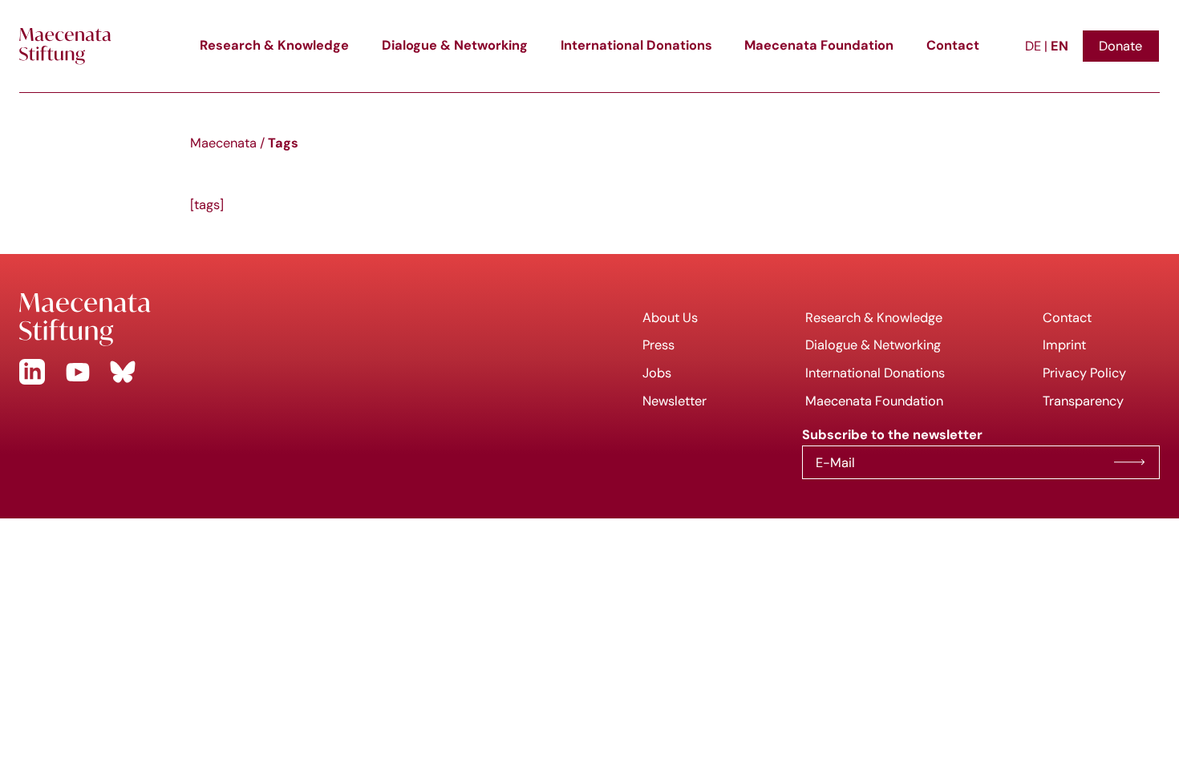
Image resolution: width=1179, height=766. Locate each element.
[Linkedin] (32, 372)
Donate (1120, 46)
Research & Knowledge (274, 45)
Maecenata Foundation (818, 45)
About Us (670, 317)
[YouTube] (78, 372)
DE (1034, 46)
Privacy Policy (1084, 373)
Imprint (1064, 345)
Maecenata (223, 143)
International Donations (636, 45)
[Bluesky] (123, 372)
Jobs (656, 373)
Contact (952, 45)
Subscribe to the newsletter (1129, 462)
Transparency (1083, 401)
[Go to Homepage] (294, 319)
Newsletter (674, 401)
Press (658, 345)
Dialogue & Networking (455, 45)
